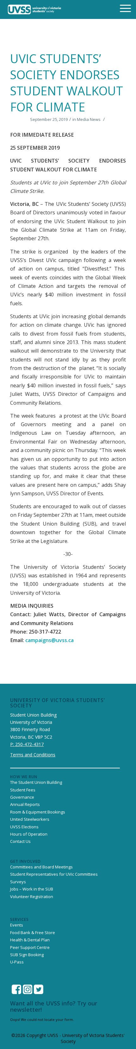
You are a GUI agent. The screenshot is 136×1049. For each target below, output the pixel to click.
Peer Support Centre (30, 947)
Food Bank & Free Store (32, 932)
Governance (22, 797)
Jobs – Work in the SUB (31, 889)
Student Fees (22, 790)
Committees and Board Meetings (41, 867)
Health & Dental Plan (30, 940)
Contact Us (20, 841)
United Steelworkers (29, 819)
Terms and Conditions (32, 755)
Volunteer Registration (31, 896)
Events (16, 925)
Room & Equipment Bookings (37, 812)
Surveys (18, 882)
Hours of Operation (28, 834)
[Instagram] (27, 989)
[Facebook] (16, 989)
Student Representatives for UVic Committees (54, 874)
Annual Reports (25, 804)
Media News (89, 119)
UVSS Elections (24, 827)
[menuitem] (121, 8)
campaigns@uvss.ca (49, 640)
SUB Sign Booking (27, 954)
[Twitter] (38, 989)
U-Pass (17, 962)
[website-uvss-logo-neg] (34, 9)
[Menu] (121, 8)
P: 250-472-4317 (27, 744)
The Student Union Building (36, 782)
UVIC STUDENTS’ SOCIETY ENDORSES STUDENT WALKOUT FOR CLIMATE (66, 83)
